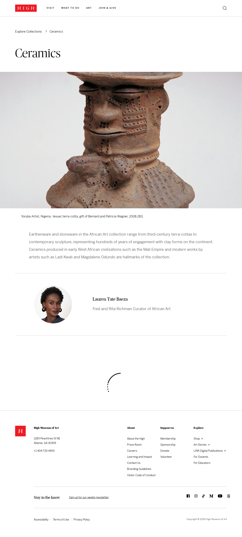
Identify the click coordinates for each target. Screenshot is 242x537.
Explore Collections (28, 32)
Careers (132, 450)
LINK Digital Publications (208, 450)
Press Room (134, 444)
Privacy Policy (82, 519)
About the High (136, 438)
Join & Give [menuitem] (107, 7)
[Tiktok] (201, 497)
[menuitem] (50, 8)
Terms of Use (61, 519)
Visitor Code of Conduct (141, 475)
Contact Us (133, 463)
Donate (164, 450)
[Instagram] (194, 497)
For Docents (201, 457)
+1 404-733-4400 (44, 450)
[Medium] (209, 497)
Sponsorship (167, 444)
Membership (168, 438)
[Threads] (224, 497)
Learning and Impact (139, 457)
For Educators (202, 463)
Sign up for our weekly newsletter (89, 497)
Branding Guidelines (139, 469)
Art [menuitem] (89, 7)
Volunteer (166, 457)
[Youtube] (217, 497)
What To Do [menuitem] (70, 7)
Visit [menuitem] (50, 7)
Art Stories (200, 444)
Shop (197, 438)
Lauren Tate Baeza (110, 299)
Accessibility (41, 519)
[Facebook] (186, 497)
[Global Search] (225, 8)
